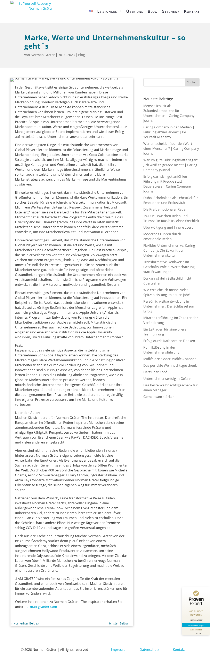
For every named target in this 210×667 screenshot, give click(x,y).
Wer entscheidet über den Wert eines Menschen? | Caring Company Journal (171, 148)
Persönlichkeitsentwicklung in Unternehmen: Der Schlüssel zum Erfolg (169, 306)
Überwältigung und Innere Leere (168, 227)
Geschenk (170, 11)
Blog (152, 11)
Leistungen (107, 11)
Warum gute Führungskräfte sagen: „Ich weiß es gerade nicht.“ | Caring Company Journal (170, 165)
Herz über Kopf (155, 372)
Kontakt (192, 11)
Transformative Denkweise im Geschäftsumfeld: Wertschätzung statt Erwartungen (169, 267)
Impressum (120, 649)
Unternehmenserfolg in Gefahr (167, 378)
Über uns (134, 11)
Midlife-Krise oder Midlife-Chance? (169, 359)
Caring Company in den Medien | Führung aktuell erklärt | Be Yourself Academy (168, 132)
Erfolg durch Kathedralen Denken (169, 341)
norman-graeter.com (40, 606)
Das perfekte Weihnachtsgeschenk (170, 365)
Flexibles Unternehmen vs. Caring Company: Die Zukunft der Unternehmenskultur (169, 250)
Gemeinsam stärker (158, 396)
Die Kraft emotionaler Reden (165, 209)
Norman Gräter (43, 55)
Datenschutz (149, 649)
